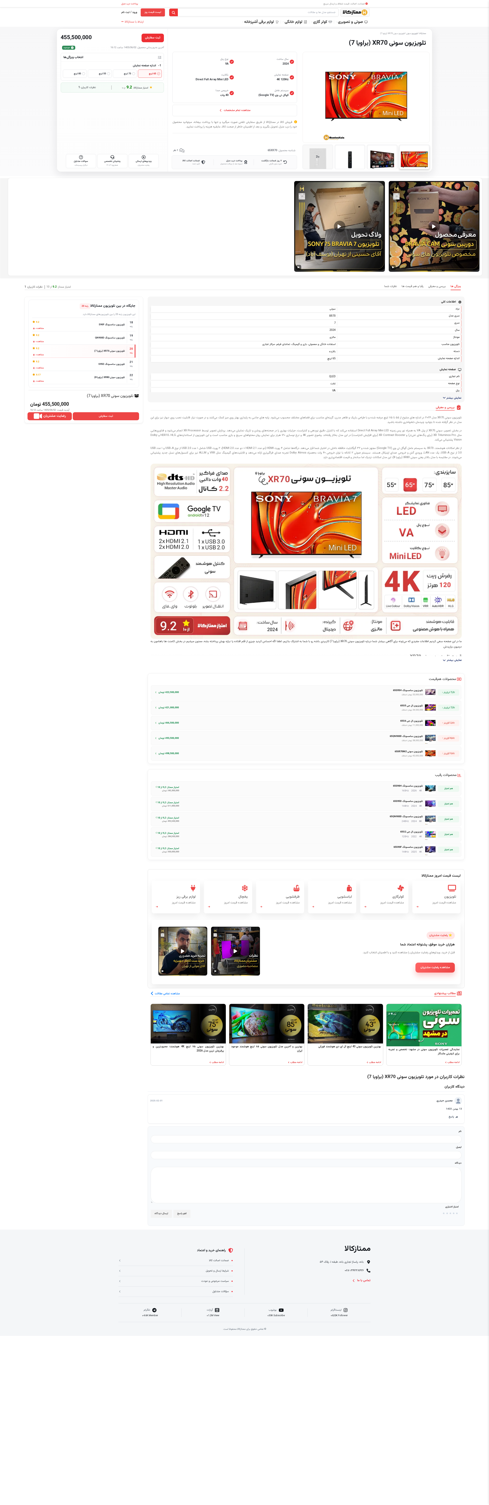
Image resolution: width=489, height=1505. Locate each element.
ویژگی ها (456, 286)
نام (460, 1131)
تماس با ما (364, 1280)
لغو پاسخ (182, 1213)
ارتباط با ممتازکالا (132, 22)
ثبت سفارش (106, 416)
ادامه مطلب (453, 1062)
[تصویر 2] (382, 157)
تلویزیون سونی (412, 33)
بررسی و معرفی (437, 286)
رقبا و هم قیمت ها (412, 286)
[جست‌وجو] (173, 13)
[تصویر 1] (414, 157)
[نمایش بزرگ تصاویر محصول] (366, 97)
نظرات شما (390, 286)
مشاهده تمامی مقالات (167, 994)
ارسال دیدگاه (161, 1213)
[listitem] (306, 692)
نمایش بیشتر (453, 398)
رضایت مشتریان (54, 416)
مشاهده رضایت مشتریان (435, 967)
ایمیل (458, 1147)
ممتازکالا (422, 33)
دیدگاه (458, 1163)
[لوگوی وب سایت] (355, 12)
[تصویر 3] (350, 157)
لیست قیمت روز (153, 12)
